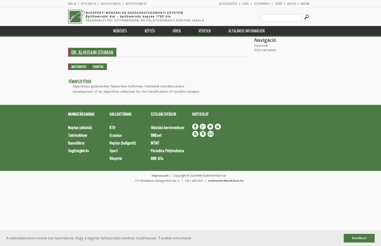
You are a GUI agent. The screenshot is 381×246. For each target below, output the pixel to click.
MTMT (155, 143)
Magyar (305, 3)
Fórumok (261, 45)
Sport (114, 150)
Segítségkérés (78, 150)
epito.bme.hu (88, 3)
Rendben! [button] (359, 238)
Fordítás (98, 66)
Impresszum (160, 176)
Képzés (150, 30)
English (291, 3)
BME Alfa (157, 158)
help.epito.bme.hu (136, 3)
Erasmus (116, 135)
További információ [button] (174, 238)
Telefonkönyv (262, 3)
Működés (120, 30)
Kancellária (76, 143)
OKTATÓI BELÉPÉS (228, 3)
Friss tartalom (265, 50)
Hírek (177, 30)
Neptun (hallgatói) (123, 143)
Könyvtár (116, 158)
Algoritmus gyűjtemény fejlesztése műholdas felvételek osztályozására (128, 86)
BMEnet (156, 135)
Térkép (279, 3)
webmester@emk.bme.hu (226, 181)
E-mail (245, 3)
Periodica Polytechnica (167, 150)
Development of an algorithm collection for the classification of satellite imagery (136, 91)
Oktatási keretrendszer (168, 127)
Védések (204, 30)
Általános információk (246, 30)
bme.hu (72, 3)
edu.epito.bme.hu (111, 3)
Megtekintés (78, 66)
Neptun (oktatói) (80, 127)
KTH (112, 127)
